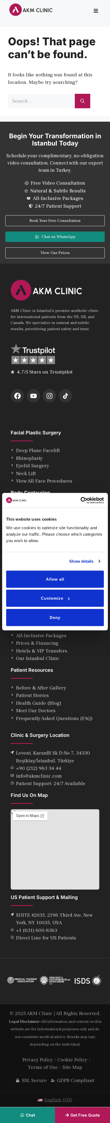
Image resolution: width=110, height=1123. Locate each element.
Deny (55, 617)
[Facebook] (17, 395)
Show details (81, 561)
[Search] (82, 101)
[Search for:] (41, 101)
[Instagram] (49, 395)
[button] (96, 11)
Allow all (55, 579)
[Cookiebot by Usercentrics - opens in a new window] (80, 500)
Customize (52, 598)
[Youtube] (33, 395)
